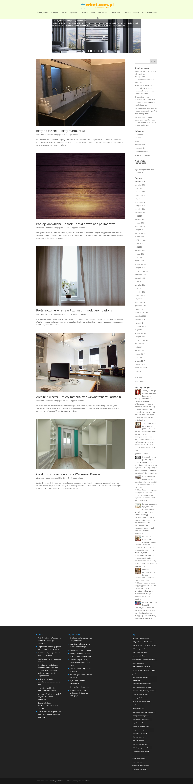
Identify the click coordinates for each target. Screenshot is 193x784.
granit (134, 674)
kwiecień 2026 (140, 192)
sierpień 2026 (140, 181)
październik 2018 (141, 340)
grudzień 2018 (140, 333)
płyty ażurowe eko (138, 737)
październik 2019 (141, 312)
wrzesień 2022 (140, 233)
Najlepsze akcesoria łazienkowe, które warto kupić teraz (49, 682)
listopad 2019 (140, 309)
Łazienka (84, 13)
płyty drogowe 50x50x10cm (140, 744)
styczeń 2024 (140, 226)
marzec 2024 (140, 223)
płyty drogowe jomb (138, 748)
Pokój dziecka (117, 13)
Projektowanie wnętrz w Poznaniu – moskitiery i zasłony (74, 310)
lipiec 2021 (139, 243)
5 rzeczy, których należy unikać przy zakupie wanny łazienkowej (49, 697)
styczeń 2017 (140, 361)
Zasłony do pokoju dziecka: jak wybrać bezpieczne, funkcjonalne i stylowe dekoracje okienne (146, 396)
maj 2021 (138, 247)
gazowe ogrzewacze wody (140, 670)
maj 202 (138, 371)
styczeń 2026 (140, 202)
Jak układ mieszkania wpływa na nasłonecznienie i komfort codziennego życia (146, 111)
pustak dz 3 (144, 733)
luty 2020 (138, 299)
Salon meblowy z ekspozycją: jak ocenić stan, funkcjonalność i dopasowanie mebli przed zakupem (145, 76)
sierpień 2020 (140, 278)
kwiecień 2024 (140, 219)
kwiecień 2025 (140, 209)
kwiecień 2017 (140, 350)
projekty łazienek (137, 723)
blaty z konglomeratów (139, 652)
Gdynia (153, 670)
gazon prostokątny (138, 663)
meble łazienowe (137, 705)
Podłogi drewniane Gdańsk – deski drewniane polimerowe (75, 224)
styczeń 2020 (140, 302)
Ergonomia (74, 13)
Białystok (135, 638)
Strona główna (42, 13)
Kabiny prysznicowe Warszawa (141, 687)
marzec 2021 (140, 254)
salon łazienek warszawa (140, 755)
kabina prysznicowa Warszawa (141, 683)
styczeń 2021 (140, 261)
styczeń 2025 (140, 212)
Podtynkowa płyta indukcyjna (80, 650)
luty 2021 (138, 257)
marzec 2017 (140, 354)
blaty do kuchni (148, 642)
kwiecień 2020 (140, 292)
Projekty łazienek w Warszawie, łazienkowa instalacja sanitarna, (49, 640)
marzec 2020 (140, 295)
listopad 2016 (140, 364)
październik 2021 (141, 240)
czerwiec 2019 (140, 326)
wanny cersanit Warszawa (140, 766)
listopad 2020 (140, 268)
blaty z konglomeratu (139, 649)
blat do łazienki (145, 638)
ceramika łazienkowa (139, 656)
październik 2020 (141, 271)
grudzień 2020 (140, 264)
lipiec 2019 (139, 323)
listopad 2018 (140, 337)
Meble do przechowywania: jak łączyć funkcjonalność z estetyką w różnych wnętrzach (145, 574)
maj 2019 (138, 330)
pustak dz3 (135, 733)
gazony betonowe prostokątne (141, 667)
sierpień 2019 (140, 319)
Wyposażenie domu (149, 13)
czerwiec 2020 (140, 285)
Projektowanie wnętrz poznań (141, 719)
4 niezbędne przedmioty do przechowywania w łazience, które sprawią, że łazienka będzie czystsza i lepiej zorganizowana (48, 670)
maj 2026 (138, 188)
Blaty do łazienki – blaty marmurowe (61, 131)
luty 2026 (138, 199)
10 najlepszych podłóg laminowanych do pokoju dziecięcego (79, 693)
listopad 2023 (140, 230)
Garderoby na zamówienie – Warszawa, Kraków (68, 474)
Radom (149, 748)
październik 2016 (141, 368)
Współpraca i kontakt (58, 13)
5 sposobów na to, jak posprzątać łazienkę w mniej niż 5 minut (145, 459)
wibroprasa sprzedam (139, 769)
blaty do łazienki (137, 645)
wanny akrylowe (137, 762)
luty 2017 (138, 357)
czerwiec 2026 (140, 185)
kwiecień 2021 (140, 250)
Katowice (135, 691)
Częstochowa (136, 659)
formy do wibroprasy (149, 659)
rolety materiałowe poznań (140, 751)
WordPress (86, 781)
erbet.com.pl (54, 134)
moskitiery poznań (138, 708)
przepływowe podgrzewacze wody (143, 730)
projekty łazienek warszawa (141, 726)
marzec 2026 (140, 195)
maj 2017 (138, 347)
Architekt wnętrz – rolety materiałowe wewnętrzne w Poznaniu (78, 397)
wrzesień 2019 (140, 316)
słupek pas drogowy (138, 758)
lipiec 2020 (139, 281)
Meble (92, 13)
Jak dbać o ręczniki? (149, 602)
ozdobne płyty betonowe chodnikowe (143, 712)
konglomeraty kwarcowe (147, 691)
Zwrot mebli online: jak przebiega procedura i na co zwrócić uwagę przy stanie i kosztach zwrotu (146, 428)
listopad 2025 (140, 206)
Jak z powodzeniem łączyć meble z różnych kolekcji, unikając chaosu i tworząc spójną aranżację (146, 509)
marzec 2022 (140, 237)
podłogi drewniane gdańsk (140, 716)
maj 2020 (138, 288)
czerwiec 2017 (140, 344)
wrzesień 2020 (140, 275)
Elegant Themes (59, 781)
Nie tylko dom (103, 13)
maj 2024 (138, 216)
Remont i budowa (132, 13)
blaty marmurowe (150, 645)
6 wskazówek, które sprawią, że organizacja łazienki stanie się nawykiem (49, 714)
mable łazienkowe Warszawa (141, 701)
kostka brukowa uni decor (140, 694)
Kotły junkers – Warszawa (79, 687)
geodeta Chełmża (141, 454)
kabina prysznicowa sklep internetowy (140, 678)
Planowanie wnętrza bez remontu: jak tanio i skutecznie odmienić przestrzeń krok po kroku (145, 542)
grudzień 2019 (140, 306)
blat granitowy (136, 642)
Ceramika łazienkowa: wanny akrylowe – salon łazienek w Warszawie (48, 705)
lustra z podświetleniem (139, 698)
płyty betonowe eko (138, 741)
